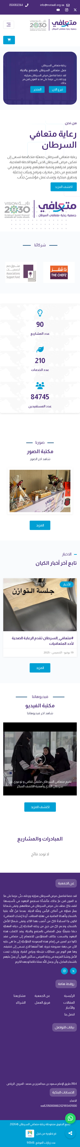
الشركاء (21, 1002)
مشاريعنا (20, 995)
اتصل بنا (69, 1014)
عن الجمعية (42, 995)
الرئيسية (69, 995)
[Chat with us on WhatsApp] (70, 1118)
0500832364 (16, 5)
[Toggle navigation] (8, 25)
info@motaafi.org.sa (52, 5)
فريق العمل (42, 1002)
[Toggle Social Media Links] (70, 1133)
